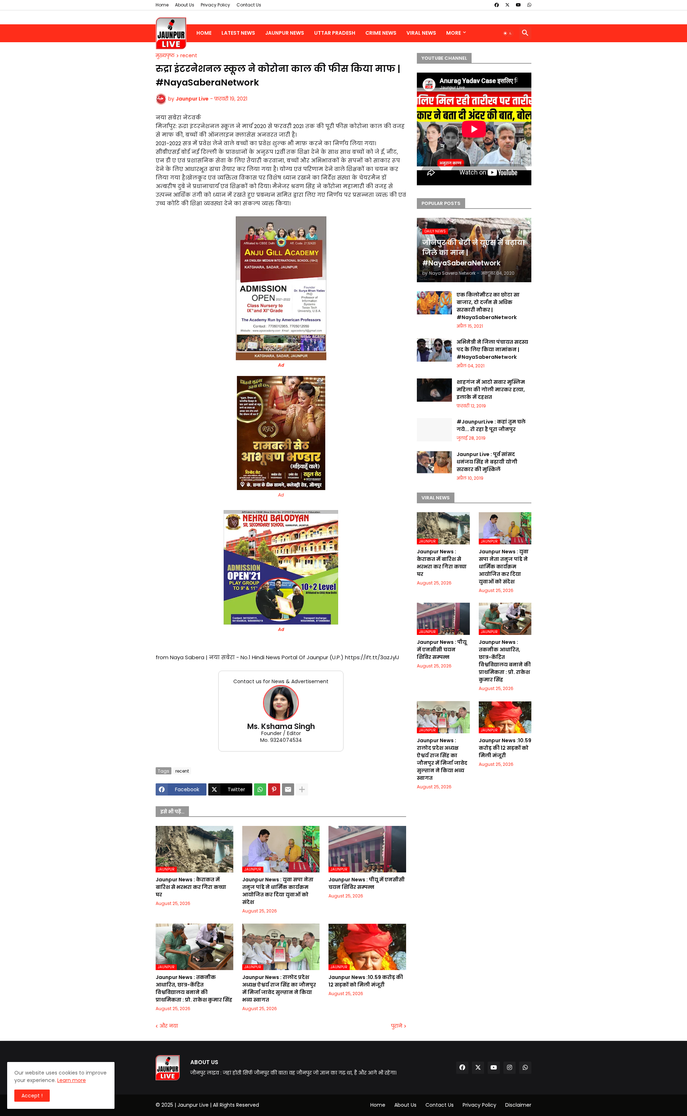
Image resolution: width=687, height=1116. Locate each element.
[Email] (288, 789)
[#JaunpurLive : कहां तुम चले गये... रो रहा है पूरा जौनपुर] (434, 429)
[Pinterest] (274, 789)
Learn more (71, 1080)
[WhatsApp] (260, 789)
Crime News (380, 32)
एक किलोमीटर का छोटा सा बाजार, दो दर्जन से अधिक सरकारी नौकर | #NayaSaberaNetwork (488, 306)
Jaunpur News (284, 32)
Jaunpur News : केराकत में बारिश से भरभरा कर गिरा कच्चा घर (191, 887)
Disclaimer (518, 1104)
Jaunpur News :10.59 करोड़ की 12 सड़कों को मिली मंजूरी (365, 981)
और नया (169, 1026)
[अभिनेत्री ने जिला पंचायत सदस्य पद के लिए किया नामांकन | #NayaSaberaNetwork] (434, 350)
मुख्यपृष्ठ (165, 56)
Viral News (421, 32)
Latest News (238, 32)
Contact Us (249, 5)
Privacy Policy (215, 5)
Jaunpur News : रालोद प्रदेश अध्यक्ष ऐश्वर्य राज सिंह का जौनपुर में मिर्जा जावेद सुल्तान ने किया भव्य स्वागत (279, 988)
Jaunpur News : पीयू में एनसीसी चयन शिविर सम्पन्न (366, 883)
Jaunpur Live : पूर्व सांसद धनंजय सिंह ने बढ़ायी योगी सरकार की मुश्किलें (487, 462)
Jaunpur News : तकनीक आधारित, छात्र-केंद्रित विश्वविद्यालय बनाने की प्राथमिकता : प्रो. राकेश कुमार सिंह (194, 988)
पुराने (396, 1026)
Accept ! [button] (32, 1095)
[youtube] (518, 5)
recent (188, 56)
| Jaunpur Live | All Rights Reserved (217, 1104)
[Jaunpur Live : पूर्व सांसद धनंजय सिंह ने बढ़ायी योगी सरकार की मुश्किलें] (434, 462)
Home (162, 5)
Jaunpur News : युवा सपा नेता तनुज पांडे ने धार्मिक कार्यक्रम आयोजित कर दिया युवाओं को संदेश (277, 891)
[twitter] (507, 5)
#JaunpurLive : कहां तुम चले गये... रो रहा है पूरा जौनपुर (491, 425)
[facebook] (496, 5)
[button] (508, 33)
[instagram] (509, 1068)
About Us (184, 5)
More (453, 32)
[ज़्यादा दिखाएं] (302, 789)
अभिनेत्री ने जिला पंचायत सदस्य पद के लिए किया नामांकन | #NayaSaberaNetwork (492, 349)
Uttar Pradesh (334, 32)
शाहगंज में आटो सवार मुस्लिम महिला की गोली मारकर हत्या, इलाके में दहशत (491, 389)
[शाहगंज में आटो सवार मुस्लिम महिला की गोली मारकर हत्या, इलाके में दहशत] (434, 390)
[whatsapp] (529, 5)
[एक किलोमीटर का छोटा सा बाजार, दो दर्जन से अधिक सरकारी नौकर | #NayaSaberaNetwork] (434, 302)
